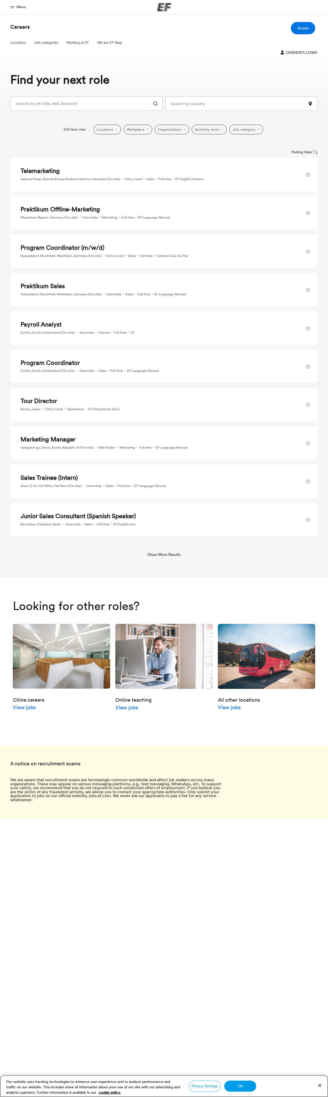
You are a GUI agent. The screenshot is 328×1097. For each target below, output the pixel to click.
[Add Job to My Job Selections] (308, 174)
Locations (18, 42)
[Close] (319, 1085)
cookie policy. (110, 1092)
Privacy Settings (204, 1086)
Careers (20, 27)
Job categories (46, 42)
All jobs (303, 28)
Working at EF (77, 42)
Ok (240, 1086)
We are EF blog (109, 42)
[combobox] (86, 103)
